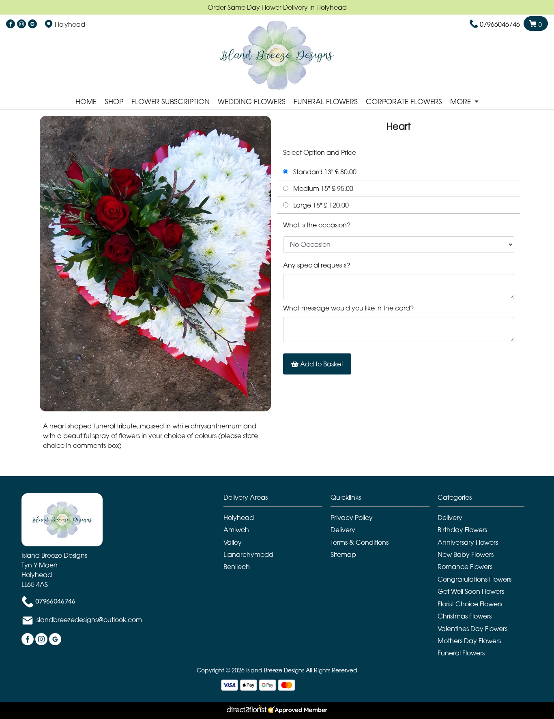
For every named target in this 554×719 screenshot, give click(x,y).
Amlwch (236, 530)
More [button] (461, 101)
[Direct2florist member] (277, 710)
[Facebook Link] (10, 24)
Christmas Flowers (465, 616)
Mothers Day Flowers (469, 641)
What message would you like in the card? (348, 308)
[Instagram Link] (21, 24)
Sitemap (343, 554)
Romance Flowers (465, 567)
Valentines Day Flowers (472, 629)
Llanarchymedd (248, 554)
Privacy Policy (352, 518)
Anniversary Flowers (468, 542)
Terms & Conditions (360, 542)
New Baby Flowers (466, 554)
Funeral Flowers (326, 101)
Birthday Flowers (462, 530)
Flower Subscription (170, 101)
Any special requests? (316, 265)
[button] (277, 499)
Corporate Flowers (404, 101)
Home (86, 101)
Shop (114, 101)
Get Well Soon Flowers (471, 591)
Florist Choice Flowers (470, 604)
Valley (232, 542)
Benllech (236, 567)
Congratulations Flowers (474, 579)
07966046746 (500, 24)
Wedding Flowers (252, 101)
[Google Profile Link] (32, 24)
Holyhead (238, 518)
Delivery (343, 530)
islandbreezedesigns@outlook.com (88, 620)
